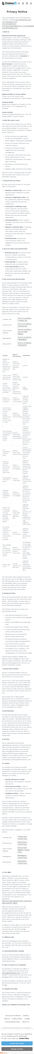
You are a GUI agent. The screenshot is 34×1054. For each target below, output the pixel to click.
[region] (17, 1041)
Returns (7, 1019)
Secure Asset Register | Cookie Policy (23, 850)
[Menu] (31, 3)
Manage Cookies (17, 1049)
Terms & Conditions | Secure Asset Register (24, 332)
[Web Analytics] (3, 1053)
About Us (25, 1022)
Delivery (26, 1015)
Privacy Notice (17, 1019)
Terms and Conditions (13, 1015)
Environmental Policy (12, 1022)
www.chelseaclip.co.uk (9, 28)
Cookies (27, 1019)
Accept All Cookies (17, 1043)
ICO (6, 985)
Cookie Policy (24, 1038)
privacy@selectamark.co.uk (11, 973)
